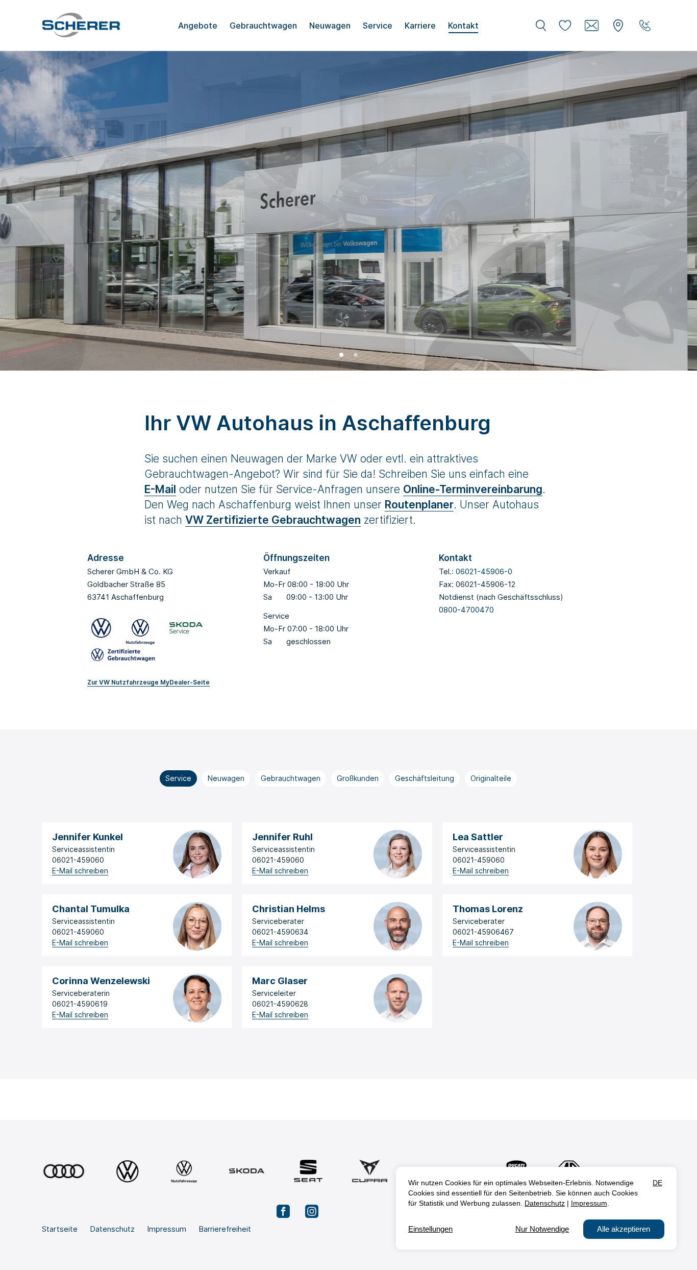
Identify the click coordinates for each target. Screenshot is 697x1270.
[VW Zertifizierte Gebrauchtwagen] (123, 656)
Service (178, 778)
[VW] (127, 1171)
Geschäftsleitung (424, 778)
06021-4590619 (80, 1003)
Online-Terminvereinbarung (472, 489)
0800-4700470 (466, 610)
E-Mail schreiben (80, 870)
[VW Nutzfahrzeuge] (184, 1171)
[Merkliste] (565, 25)
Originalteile (490, 778)
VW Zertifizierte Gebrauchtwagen (273, 520)
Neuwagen (226, 778)
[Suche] (541, 25)
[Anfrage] (592, 25)
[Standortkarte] (618, 25)
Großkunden (358, 778)
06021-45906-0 (484, 571)
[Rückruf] (645, 25)
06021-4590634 (280, 931)
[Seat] (308, 1171)
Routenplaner (419, 504)
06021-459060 (78, 860)
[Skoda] (246, 1171)
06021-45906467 (483, 931)
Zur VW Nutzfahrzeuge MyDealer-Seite (148, 682)
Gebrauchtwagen (290, 778)
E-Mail (160, 489)
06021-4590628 (280, 1003)
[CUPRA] (369, 1171)
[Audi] (64, 1171)
